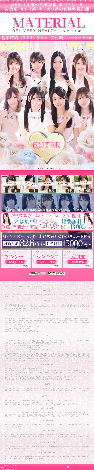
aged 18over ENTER (48, 148)
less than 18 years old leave (46, 168)
